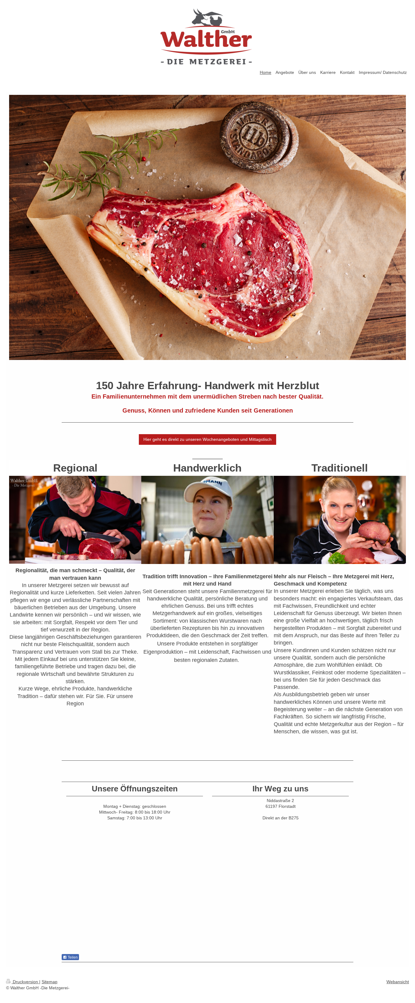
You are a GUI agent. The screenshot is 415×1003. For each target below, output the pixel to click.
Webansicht (397, 981)
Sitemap (49, 981)
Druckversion (25, 981)
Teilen (72, 957)
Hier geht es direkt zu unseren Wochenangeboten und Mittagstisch (207, 439)
